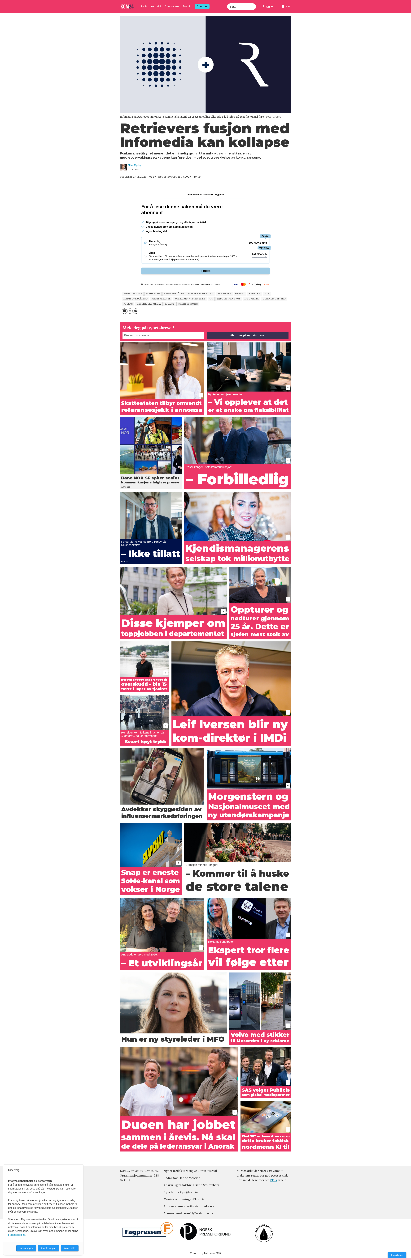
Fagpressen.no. (17, 1234)
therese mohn (188, 304)
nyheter (254, 293)
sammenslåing (174, 293)
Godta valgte (48, 1248)
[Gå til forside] (127, 6)
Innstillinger (397, 1255)
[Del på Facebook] (124, 311)
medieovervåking (135, 298)
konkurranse (132, 293)
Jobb (143, 6)
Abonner (202, 6)
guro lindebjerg (274, 298)
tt (211, 298)
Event (186, 6)
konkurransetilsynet (190, 298)
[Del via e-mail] (135, 311)
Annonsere (172, 6)
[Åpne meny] (287, 6)
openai (240, 293)
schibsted (153, 293)
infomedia (251, 298)
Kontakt (156, 6)
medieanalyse (161, 298)
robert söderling (200, 293)
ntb (267, 293)
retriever (224, 293)
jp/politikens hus (228, 298)
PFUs (273, 1180)
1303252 (169, 304)
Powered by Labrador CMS (205, 1253)
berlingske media (149, 304)
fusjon (128, 304)
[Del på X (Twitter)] (130, 311)
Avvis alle (69, 1248)
